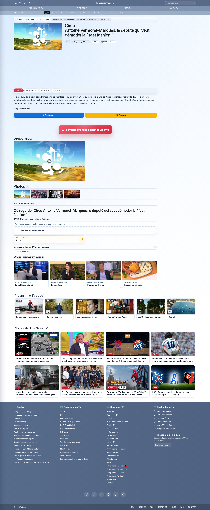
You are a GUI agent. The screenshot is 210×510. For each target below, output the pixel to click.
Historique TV (112, 432)
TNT (16, 13)
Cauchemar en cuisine (69, 452)
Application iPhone (164, 411)
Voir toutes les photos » (24, 203)
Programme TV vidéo (115, 473)
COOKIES (142, 507)
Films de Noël (112, 445)
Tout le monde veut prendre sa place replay (31, 462)
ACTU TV (174, 8)
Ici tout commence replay (24, 439)
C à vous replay (20, 422)
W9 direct (64, 445)
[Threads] (108, 494)
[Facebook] (86, 494)
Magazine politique (33, 19)
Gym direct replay (21, 428)
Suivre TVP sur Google (166, 425)
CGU (132, 507)
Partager (49, 115)
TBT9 (62, 411)
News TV (110, 411)
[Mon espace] (20, 3)
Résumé (18, 90)
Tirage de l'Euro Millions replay (26, 449)
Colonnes (64, 13)
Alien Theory (65, 456)
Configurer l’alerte (162, 445)
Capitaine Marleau (67, 428)
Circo (47, 19)
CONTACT (192, 507)
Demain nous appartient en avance (28, 442)
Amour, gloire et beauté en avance (27, 456)
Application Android (164, 415)
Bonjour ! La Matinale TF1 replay (26, 435)
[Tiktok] (116, 494)
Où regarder (31, 90)
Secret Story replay (21, 425)
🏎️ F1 (47, 13)
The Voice (64, 435)
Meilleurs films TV (114, 439)
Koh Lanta (64, 432)
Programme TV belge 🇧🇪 (117, 466)
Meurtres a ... (65, 449)
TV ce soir (24, 13)
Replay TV (111, 425)
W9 (121, 13)
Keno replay (18, 418)
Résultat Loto (112, 459)
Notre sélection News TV (31, 328)
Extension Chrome (164, 418)
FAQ (182, 507)
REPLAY (128, 8)
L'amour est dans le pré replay (26, 452)
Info (20, 19)
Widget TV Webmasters (166, 428)
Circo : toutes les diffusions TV (30, 231)
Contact (110, 483)
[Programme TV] (16, 19)
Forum (109, 418)
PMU (109, 462)
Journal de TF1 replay (22, 445)
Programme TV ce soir (30, 295)
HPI (61, 415)
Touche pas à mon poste (70, 442)
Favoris (122, 115)
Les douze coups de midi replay (26, 415)
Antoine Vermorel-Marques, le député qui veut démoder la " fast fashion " (81, 19)
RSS (151, 507)
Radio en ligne (112, 428)
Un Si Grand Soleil (67, 425)
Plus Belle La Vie (67, 418)
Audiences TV (112, 415)
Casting (45, 90)
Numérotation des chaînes (117, 422)
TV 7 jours (74, 13)
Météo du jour (112, 452)
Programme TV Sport (115, 476)
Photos (56, 90)
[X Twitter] (94, 494)
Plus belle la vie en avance (24, 432)
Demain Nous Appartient (70, 422)
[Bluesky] (101, 494)
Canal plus (102, 13)
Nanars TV (111, 442)
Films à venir (112, 435)
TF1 (84, 13)
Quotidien (64, 439)
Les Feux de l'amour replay (24, 459)
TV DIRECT (82, 8)
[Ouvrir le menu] (16, 3)
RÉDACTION (162, 507)
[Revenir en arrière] (30, 3)
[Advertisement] (85, 69)
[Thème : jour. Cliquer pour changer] (25, 3)
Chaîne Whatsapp (164, 422)
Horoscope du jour (114, 456)
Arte (116, 13)
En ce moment (36, 13)
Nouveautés (112, 479)
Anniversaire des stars (116, 449)
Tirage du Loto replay (22, 411)
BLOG (174, 507)
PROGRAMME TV (36, 8)
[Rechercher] (194, 2)
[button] (123, 494)
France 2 (91, 13)
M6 (110, 13)
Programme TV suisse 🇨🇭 (117, 469)
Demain (55, 13)
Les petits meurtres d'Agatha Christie (75, 459)
